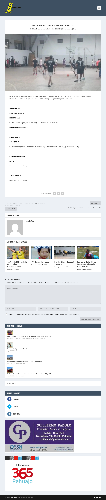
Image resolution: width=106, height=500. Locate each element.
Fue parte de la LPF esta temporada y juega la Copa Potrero (87, 264)
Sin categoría (67, 29)
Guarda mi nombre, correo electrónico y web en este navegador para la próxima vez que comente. (43, 314)
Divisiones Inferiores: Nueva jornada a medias (24, 361)
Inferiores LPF (20, 363)
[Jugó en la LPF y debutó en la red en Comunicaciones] (18, 252)
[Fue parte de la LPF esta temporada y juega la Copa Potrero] (88, 252)
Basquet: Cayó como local (17, 349)
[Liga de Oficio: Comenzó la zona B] (64, 252)
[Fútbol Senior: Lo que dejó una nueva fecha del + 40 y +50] (10, 370)
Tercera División (40, 338)
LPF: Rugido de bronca (40, 261)
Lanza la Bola (45, 29)
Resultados (30, 338)
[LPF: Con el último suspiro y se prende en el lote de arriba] (10, 332)
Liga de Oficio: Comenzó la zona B (64, 263)
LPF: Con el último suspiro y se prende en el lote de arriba (29, 336)
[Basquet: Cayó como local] (10, 345)
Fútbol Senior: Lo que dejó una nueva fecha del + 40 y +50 (29, 374)
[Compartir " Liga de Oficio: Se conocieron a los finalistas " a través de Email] (62, 193)
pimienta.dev (15, 497)
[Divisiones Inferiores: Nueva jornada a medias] (10, 357)
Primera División (21, 338)
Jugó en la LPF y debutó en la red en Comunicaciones (17, 264)
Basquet (19, 351)
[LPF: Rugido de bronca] (41, 252)
